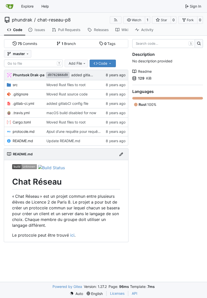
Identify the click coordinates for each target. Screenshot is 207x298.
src (15, 85)
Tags (110, 43)
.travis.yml (21, 113)
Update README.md (63, 141)
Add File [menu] (75, 63)
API (134, 293)
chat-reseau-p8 (54, 19)
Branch (69, 43)
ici (72, 235)
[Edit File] (121, 154)
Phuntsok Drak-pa (28, 75)
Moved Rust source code (67, 94)
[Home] (10, 6)
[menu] (76, 293)
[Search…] (199, 43)
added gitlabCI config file (92, 75)
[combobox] (33, 63)
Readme (145, 71)
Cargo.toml (22, 122)
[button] (134, 20)
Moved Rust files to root (66, 85)
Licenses (117, 293)
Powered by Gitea (67, 286)
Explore (27, 6)
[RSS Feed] (115, 20)
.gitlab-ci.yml (23, 103)
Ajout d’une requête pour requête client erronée (85, 131)
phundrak (22, 19)
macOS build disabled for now (71, 113)
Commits (27, 43)
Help (45, 6)
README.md (23, 141)
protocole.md (24, 131)
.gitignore (20, 94)
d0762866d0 (58, 75)
